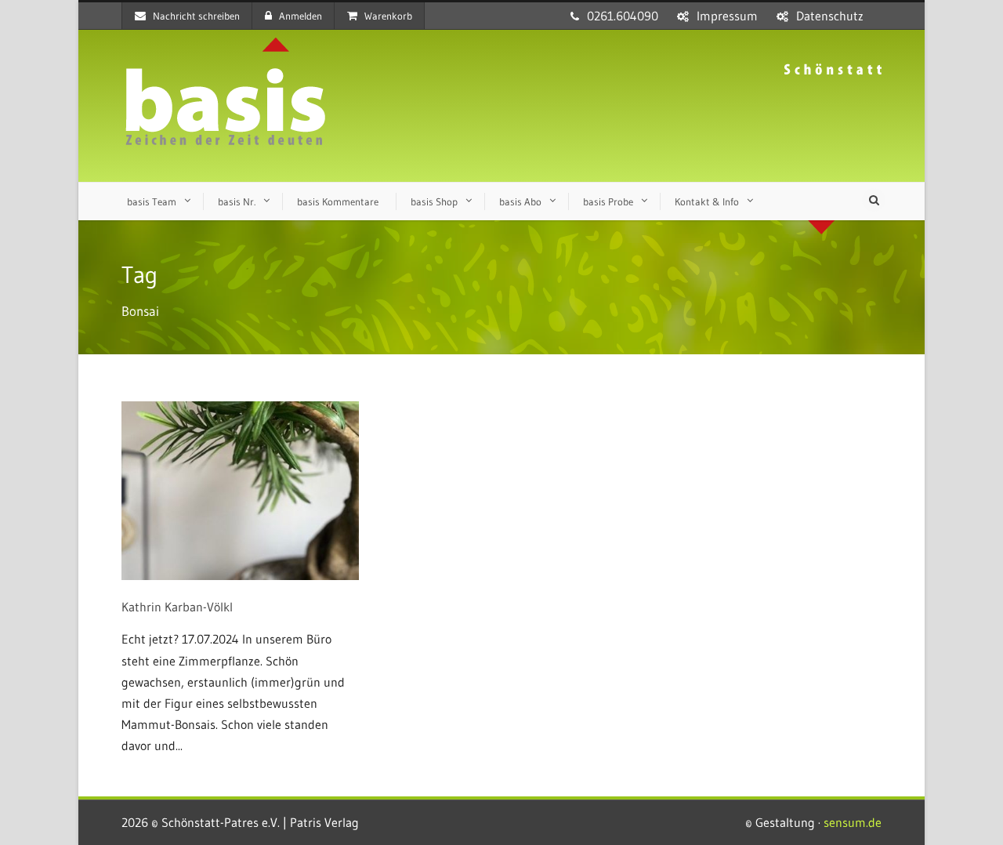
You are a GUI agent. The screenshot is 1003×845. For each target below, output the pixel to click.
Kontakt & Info (707, 201)
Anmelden (300, 15)
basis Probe (608, 201)
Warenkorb (388, 15)
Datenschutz (830, 16)
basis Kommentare (337, 201)
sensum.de (853, 822)
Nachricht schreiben (196, 15)
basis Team (151, 201)
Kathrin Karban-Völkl (177, 607)
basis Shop (434, 201)
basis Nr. (236, 201)
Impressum (727, 16)
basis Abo (520, 201)
